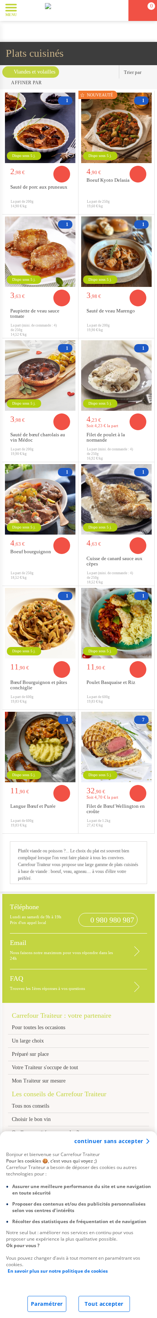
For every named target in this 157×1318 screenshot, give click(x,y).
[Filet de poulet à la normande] (116, 375)
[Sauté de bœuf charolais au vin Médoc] (40, 375)
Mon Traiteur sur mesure (39, 1081)
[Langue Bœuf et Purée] (40, 747)
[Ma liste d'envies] (119, 10)
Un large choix (28, 1041)
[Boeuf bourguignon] (40, 499)
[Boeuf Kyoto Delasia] (116, 128)
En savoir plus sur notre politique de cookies (58, 1271)
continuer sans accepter (108, 1141)
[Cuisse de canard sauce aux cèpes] (116, 499)
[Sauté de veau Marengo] (116, 251)
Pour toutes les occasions (38, 1027)
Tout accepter (104, 1303)
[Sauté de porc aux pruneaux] (40, 128)
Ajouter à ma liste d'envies (70, 208)
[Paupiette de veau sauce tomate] (40, 251)
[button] (28, 10)
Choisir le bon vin (31, 1119)
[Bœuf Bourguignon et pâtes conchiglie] (40, 623)
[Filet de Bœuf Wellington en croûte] (116, 747)
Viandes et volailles (34, 72)
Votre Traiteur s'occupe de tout (45, 1067)
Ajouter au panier (61, 174)
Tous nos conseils (31, 1106)
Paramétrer (47, 1303)
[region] (78, 1224)
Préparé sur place (30, 1054)
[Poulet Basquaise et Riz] (116, 623)
